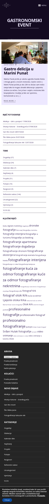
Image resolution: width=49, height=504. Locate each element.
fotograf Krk (29, 290)
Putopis (6, 184)
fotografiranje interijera (27, 259)
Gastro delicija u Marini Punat (19, 70)
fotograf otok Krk (15, 295)
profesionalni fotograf (32, 315)
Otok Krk (28, 304)
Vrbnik (11, 339)
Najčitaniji (7, 173)
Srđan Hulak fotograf (39, 327)
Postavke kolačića (11, 383)
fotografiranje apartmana (20, 242)
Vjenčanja (7, 205)
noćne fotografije (17, 305)
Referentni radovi (9, 194)
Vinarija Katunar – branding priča (15, 126)
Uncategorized (8, 199)
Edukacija (6, 162)
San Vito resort (9, 132)
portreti (5, 310)
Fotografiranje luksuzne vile (13, 142)
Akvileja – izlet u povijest (12, 121)
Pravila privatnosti (11, 361)
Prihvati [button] (7, 500)
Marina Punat (7, 305)
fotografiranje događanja (19, 246)
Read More (10, 100)
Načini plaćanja (10, 368)
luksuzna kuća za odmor (34, 300)
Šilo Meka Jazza (9, 137)
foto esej (19, 230)
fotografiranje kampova (27, 264)
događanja (25, 226)
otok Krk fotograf (38, 305)
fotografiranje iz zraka (10, 264)
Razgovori (7, 189)
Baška (5, 226)
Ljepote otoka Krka (14, 300)
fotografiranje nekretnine (29, 287)
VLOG (5, 210)
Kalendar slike (8, 168)
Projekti (6, 178)
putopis (29, 327)
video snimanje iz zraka (20, 336)
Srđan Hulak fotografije (17, 331)
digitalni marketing (14, 226)
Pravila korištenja (10, 364)
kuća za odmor (34, 295)
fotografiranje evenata (25, 255)
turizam (34, 332)
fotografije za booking (22, 237)
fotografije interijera (14, 233)
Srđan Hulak (24, 65)
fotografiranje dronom (15, 250)
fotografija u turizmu (30, 230)
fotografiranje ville (15, 291)
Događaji (6, 157)
